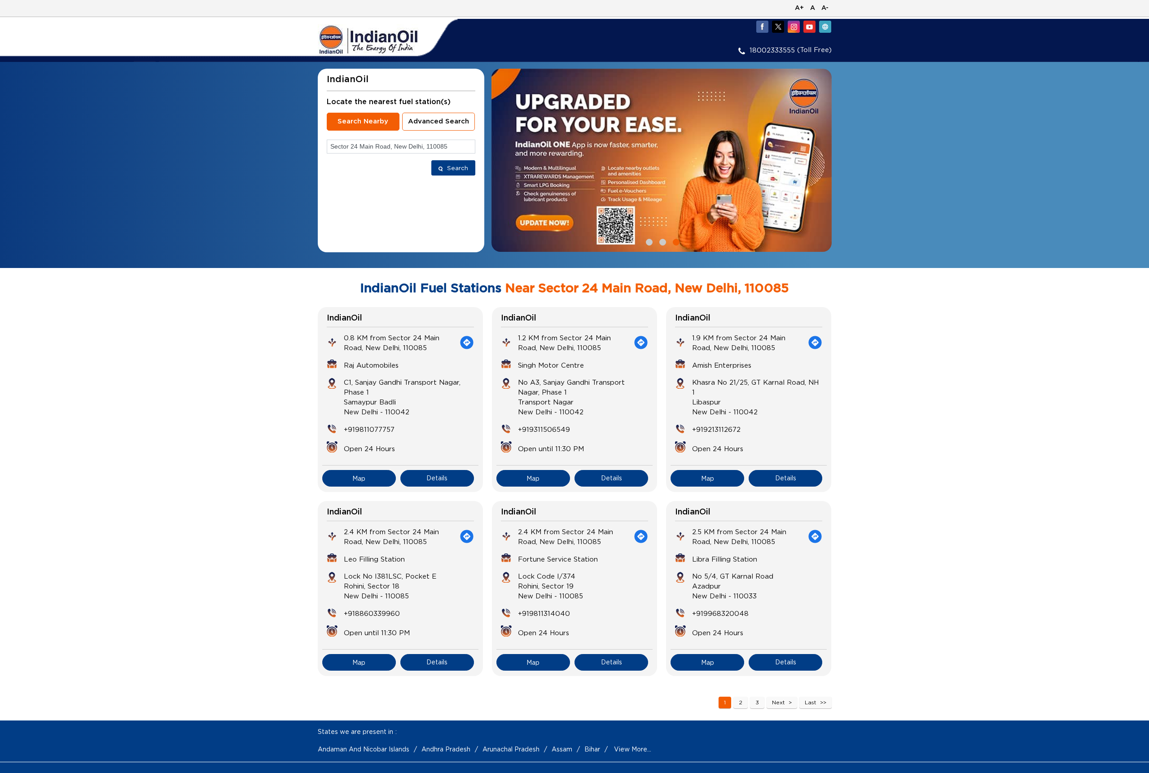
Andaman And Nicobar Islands (363, 749)
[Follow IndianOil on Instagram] (793, 26)
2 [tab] (661, 241)
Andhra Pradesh (445, 749)
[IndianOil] (382, 39)
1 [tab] (648, 241)
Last (810, 702)
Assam (562, 749)
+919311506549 (544, 429)
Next (778, 702)
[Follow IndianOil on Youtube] (809, 26)
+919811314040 (544, 613)
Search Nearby (363, 121)
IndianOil (344, 318)
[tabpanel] (661, 160)
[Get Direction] (467, 342)
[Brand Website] (825, 26)
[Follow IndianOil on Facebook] (762, 26)
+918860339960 (372, 613)
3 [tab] (675, 241)
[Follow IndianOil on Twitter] (778, 26)
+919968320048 (720, 613)
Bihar (592, 749)
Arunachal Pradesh (510, 749)
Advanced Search (438, 121)
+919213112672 (716, 429)
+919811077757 (369, 429)
